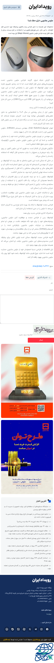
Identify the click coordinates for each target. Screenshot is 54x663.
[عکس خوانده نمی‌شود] (43, 335)
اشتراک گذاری (42, 277)
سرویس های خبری (10, 7)
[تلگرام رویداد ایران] (35, 629)
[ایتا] (18, 629)
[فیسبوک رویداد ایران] (47, 629)
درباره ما (49, 614)
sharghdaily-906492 (41, 266)
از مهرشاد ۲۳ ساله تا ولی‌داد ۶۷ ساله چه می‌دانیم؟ (32, 522)
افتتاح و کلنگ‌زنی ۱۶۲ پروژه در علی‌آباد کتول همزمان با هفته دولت (28, 546)
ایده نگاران (6, 639)
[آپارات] (24, 629)
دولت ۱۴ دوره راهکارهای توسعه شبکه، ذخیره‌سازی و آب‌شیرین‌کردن (27, 526)
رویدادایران (36, 639)
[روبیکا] (6, 629)
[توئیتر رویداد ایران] (30, 629)
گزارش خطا (30, 277)
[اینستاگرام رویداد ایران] (41, 629)
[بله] (12, 629)
